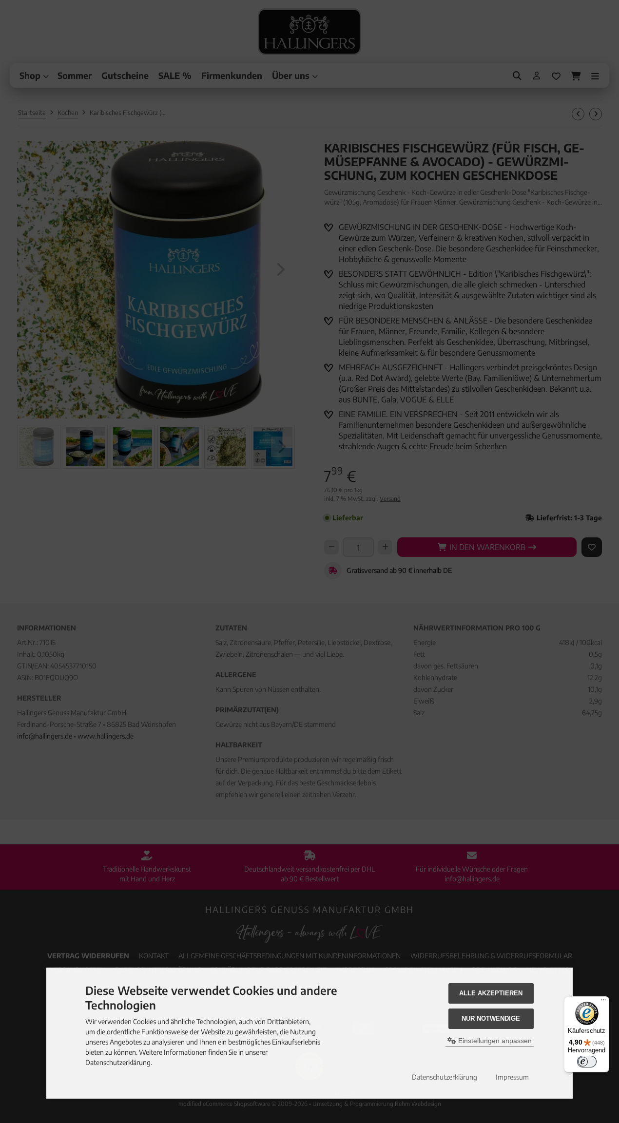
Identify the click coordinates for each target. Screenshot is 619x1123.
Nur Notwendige (491, 1018)
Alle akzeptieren (490, 993)
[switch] (587, 1061)
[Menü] (603, 1002)
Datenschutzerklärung (444, 1077)
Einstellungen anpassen (494, 1041)
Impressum (512, 1077)
